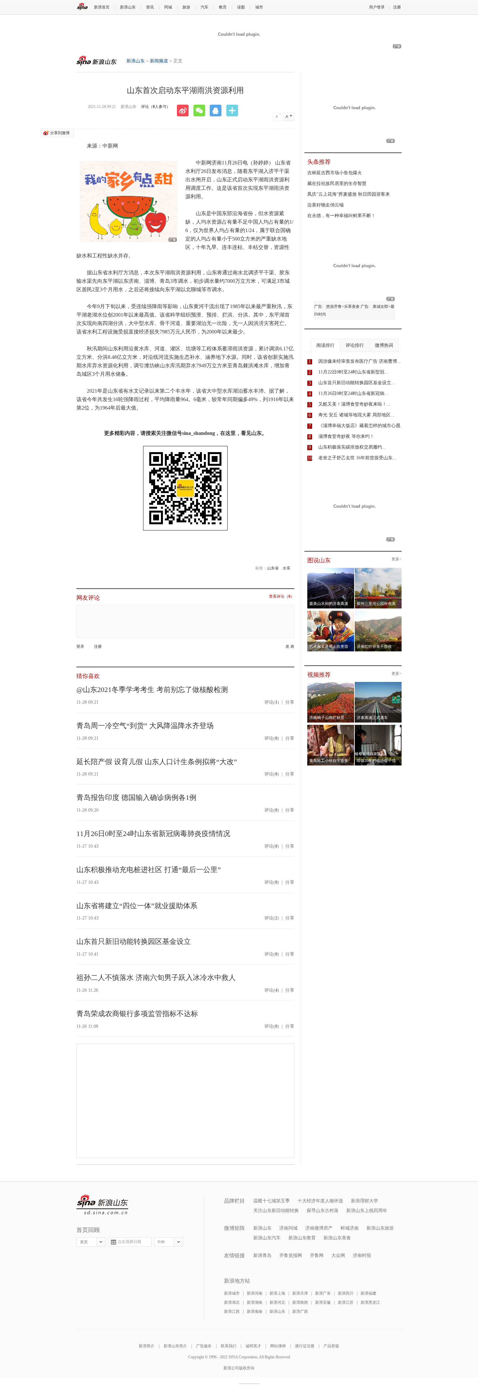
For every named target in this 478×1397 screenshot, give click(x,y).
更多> (397, 559)
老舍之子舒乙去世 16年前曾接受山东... (357, 457)
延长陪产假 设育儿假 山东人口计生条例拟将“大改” (156, 762)
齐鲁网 (317, 1255)
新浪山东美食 (337, 1237)
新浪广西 (300, 1311)
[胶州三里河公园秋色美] (378, 570)
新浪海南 (254, 1311)
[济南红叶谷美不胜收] (378, 612)
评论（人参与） (155, 106)
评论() (271, 702)
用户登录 (377, 7)
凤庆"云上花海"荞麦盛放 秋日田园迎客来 (348, 194)
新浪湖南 (254, 1302)
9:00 (161, 1242)
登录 (80, 646)
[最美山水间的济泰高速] (330, 570)
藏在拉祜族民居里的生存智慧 (336, 183)
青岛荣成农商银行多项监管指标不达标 (137, 1014)
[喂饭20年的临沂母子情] (378, 727)
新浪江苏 (345, 1302)
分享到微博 (60, 133)
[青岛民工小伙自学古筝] (330, 727)
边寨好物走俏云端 (325, 204)
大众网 (338, 1255)
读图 (241, 7)
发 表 (289, 647)
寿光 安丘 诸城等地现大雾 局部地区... (356, 414)
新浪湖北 (232, 1302)
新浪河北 (277, 1302)
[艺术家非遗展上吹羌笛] (330, 612)
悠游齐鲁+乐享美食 (343, 306)
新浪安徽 (323, 1302)
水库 (286, 568)
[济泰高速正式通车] (378, 684)
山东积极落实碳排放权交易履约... (352, 447)
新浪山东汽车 (267, 1237)
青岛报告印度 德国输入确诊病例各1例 (136, 797)
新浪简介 (146, 1346)
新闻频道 (159, 61)
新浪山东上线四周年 (366, 1210)
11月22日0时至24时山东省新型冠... (353, 372)
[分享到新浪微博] (185, 110)
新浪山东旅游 (380, 1228)
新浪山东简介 (175, 1346)
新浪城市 (232, 1293)
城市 (259, 7)
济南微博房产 (319, 1228)
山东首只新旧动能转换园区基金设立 (133, 941)
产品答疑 (331, 1346)
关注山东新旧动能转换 (276, 1210)
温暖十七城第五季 (271, 1200)
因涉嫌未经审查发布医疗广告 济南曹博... (359, 361)
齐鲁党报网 (290, 1255)
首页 (84, 1242)
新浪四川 (345, 1293)
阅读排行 (325, 345)
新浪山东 (128, 7)
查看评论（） (281, 596)
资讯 (150, 7)
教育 (223, 7)
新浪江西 (232, 1311)
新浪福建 (368, 1293)
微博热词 (384, 345)
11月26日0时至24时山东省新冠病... (353, 393)
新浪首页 (102, 7)
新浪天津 (300, 1293)
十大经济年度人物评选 (320, 1200)
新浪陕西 (300, 1302)
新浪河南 (254, 1293)
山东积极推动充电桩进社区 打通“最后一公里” (148, 870)
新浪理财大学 (364, 1200)
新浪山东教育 (302, 1237)
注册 (397, 7)
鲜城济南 (349, 1228)
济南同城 (288, 1228)
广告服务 (204, 1346)
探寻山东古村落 (323, 1210)
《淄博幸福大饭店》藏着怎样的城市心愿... (361, 425)
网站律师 (278, 1346)
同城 (168, 7)
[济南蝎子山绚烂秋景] (330, 684)
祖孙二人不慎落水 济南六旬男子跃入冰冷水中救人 (156, 977)
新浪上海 (277, 1293)
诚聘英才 (253, 1346)
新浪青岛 (262, 1255)
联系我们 (228, 1346)
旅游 (186, 7)
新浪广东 (323, 1293)
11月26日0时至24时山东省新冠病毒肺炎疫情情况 (153, 833)
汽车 (204, 7)
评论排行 (355, 345)
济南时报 (362, 1255)
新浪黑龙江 (370, 1302)
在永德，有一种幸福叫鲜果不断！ (341, 215)
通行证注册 (304, 1346)
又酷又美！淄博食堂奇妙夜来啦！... (354, 404)
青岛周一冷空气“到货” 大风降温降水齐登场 (145, 726)
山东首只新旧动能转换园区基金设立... (356, 382)
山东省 (273, 568)
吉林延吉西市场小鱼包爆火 (334, 172)
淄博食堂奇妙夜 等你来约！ (346, 436)
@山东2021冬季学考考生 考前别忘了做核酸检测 (152, 689)
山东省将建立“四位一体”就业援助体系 (136, 906)
